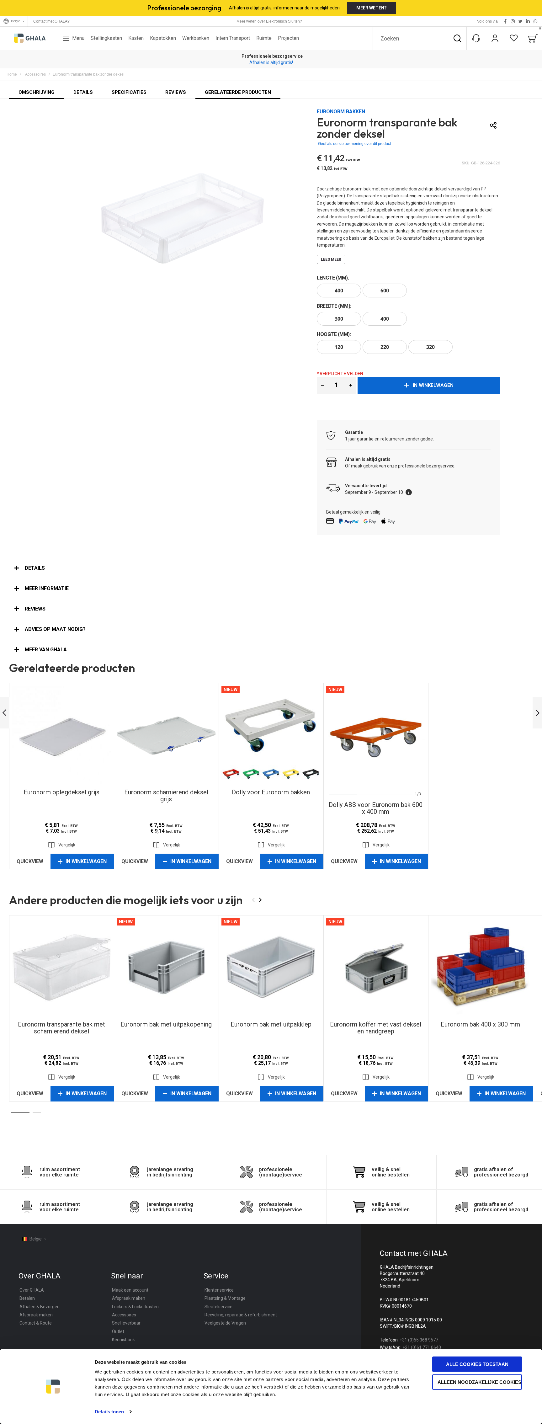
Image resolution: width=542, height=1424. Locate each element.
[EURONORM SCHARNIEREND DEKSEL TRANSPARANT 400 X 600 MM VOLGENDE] (537, 713)
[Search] (457, 38)
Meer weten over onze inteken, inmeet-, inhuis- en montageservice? (271, 62)
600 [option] (384, 290)
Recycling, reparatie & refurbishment (241, 1314)
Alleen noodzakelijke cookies (479, 1381)
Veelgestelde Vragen (225, 1322)
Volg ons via (487, 21)
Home (12, 74)
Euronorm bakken (341, 112)
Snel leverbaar (126, 1322)
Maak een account (130, 1290)
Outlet (118, 1331)
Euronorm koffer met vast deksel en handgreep (375, 967)
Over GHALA (31, 1290)
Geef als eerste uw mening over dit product (354, 143)
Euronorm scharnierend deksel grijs (166, 735)
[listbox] (408, 291)
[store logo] (29, 38)
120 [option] (339, 347)
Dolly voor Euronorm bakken (271, 735)
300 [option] (339, 318)
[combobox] (420, 38)
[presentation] (337, 735)
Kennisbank (123, 1339)
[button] (322, 385)
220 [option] (384, 347)
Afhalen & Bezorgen (39, 1306)
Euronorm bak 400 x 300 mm (480, 967)
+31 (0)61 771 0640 (421, 1347)
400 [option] (339, 290)
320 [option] (430, 347)
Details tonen (109, 1411)
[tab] (271, 568)
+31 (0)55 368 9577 (419, 1339)
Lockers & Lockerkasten (135, 1306)
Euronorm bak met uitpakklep (271, 967)
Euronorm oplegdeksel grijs (61, 735)
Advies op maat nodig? (55, 629)
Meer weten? (371, 7)
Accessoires (35, 74)
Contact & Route (35, 1322)
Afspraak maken (36, 1314)
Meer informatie (47, 588)
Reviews (35, 609)
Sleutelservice (218, 1306)
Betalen (27, 1298)
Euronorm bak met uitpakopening (166, 967)
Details (35, 568)
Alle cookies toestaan (477, 1364)
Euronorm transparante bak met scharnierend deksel (61, 967)
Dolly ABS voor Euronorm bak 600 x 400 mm (375, 735)
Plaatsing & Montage (225, 1298)
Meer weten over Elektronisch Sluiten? (269, 21)
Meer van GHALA (46, 650)
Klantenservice (219, 1290)
